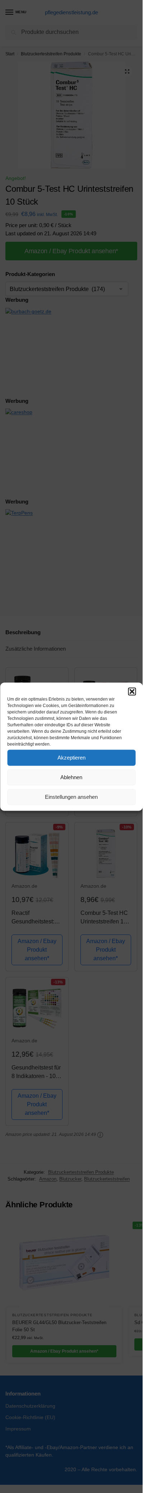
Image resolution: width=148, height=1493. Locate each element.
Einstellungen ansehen (71, 797)
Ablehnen (71, 777)
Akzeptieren (71, 758)
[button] (131, 691)
